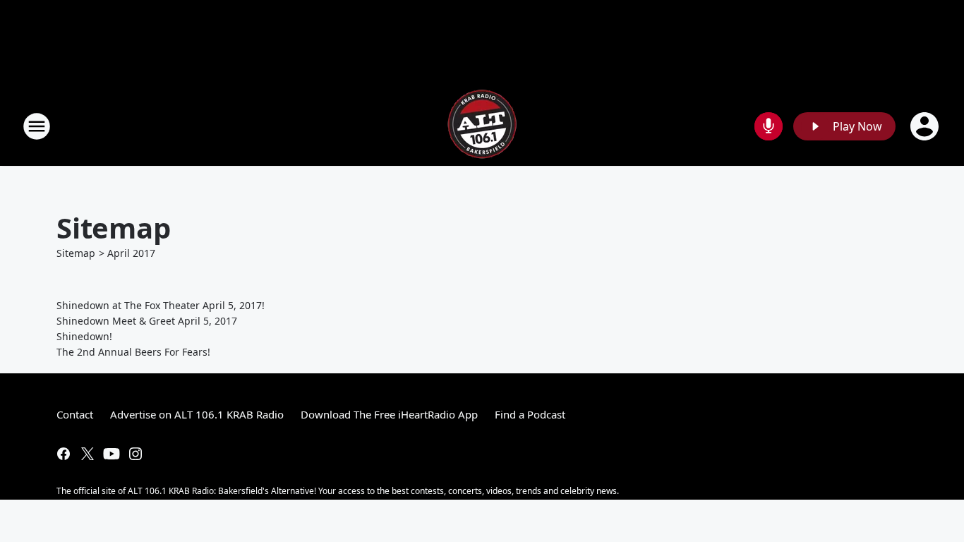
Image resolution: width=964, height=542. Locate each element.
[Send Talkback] (768, 126)
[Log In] (925, 126)
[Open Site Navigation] (37, 126)
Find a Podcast (530, 414)
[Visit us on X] (87, 453)
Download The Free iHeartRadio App (389, 414)
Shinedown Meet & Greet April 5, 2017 (146, 320)
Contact (74, 414)
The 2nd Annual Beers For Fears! (133, 352)
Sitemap (75, 253)
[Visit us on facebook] (63, 453)
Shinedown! (84, 336)
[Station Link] (482, 126)
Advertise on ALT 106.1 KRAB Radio (197, 414)
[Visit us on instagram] (135, 453)
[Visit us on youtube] (111, 453)
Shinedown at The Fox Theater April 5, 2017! (160, 305)
